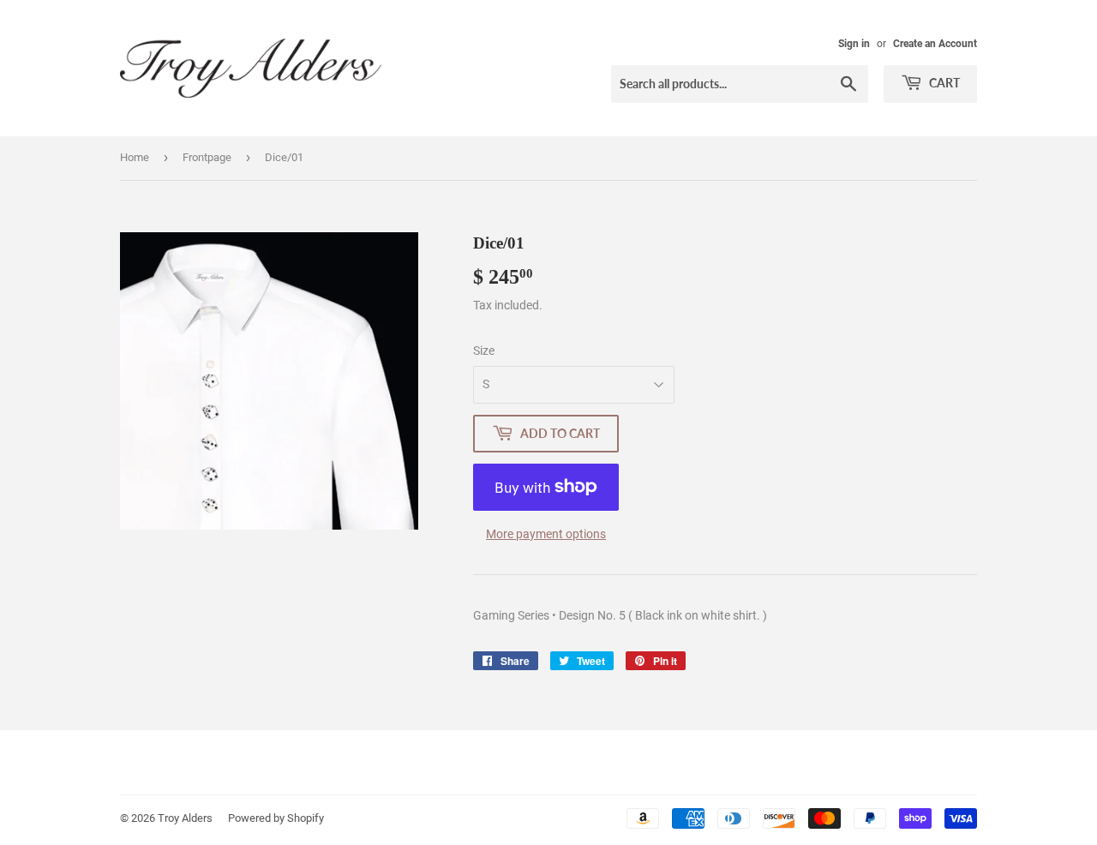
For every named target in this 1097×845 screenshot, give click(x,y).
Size (484, 350)
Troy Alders (185, 818)
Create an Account (935, 44)
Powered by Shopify (276, 818)
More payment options (546, 534)
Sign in (854, 44)
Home (134, 157)
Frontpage (207, 157)
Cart (943, 82)
